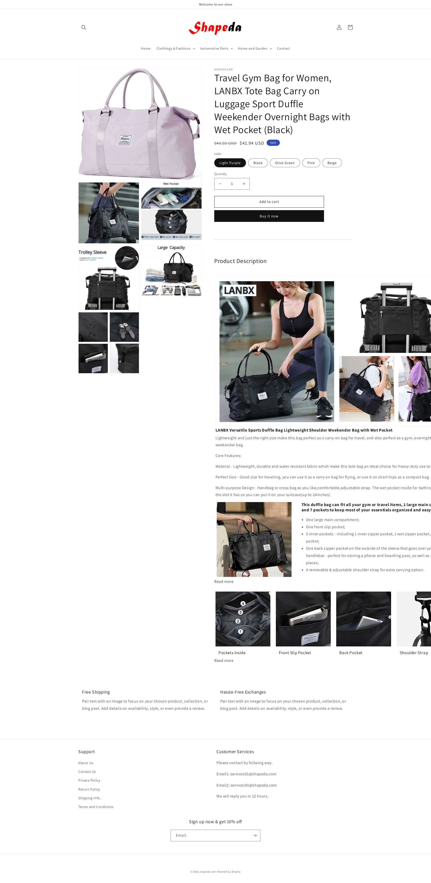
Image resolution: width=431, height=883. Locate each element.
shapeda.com (208, 871)
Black (258, 163)
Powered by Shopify (229, 871)
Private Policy (89, 780)
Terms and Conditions (96, 806)
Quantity (220, 174)
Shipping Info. (89, 798)
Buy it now (269, 216)
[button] (83, 27)
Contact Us (87, 771)
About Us (85, 763)
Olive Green (285, 163)
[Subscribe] (254, 835)
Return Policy (89, 789)
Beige (332, 163)
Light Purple (230, 163)
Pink (311, 163)
